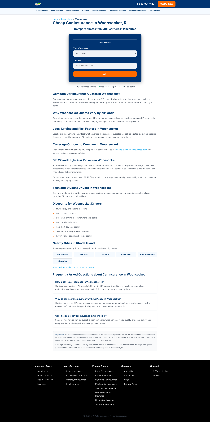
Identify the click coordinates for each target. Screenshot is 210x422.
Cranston (105, 254)
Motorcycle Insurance (137, 11)
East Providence (147, 254)
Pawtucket (126, 254)
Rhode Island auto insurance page (131, 149)
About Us (128, 371)
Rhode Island (66, 19)
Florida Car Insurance (105, 400)
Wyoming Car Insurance (106, 379)
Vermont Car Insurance (105, 388)
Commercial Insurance (117, 11)
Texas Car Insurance (104, 404)
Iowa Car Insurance (104, 375)
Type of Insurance (80, 48)
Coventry (62, 261)
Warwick (84, 254)
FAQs (126, 379)
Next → (105, 74)
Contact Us (129, 375)
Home (55, 19)
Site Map (157, 375)
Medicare (85, 11)
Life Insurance (154, 11)
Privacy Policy (130, 384)
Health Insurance (72, 11)
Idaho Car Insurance (104, 371)
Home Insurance (57, 11)
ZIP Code (77, 60)
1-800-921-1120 (145, 4)
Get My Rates (166, 4)
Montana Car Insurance (106, 384)
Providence (62, 254)
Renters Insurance (99, 11)
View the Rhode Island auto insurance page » (73, 267)
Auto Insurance (42, 11)
